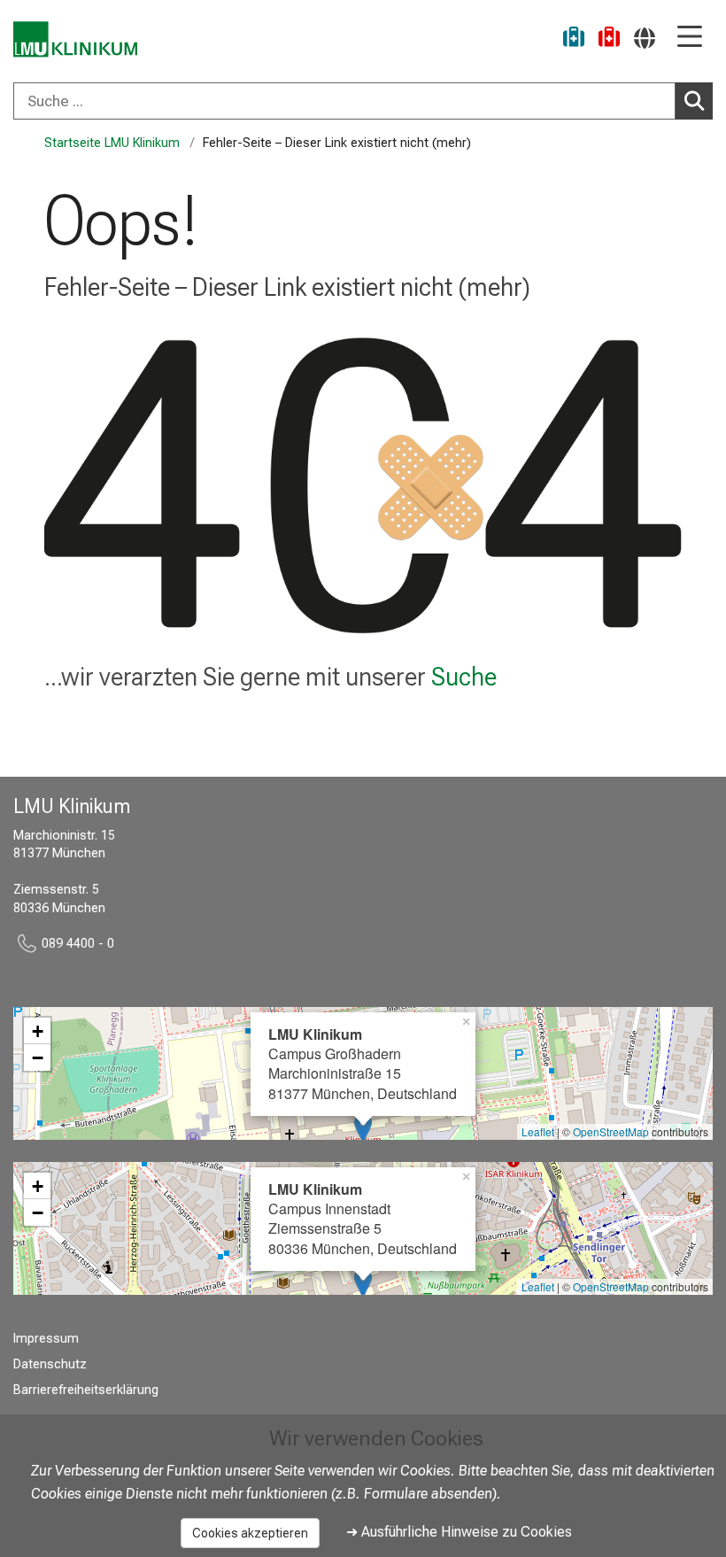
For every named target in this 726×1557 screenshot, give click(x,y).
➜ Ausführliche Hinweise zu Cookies (459, 1531)
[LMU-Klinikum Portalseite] (75, 39)
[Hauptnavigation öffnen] (690, 37)
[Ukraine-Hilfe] (573, 39)
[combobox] (363, 101)
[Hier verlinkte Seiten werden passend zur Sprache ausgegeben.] (644, 37)
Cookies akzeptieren (250, 1533)
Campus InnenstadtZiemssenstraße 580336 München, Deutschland (362, 1219)
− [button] (37, 1057)
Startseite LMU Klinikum (112, 143)
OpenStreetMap (611, 1131)
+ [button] (37, 1030)
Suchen (694, 101)
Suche (464, 677)
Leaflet (537, 1131)
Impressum (46, 1338)
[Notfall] (609, 39)
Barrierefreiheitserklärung (85, 1390)
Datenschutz (50, 1364)
